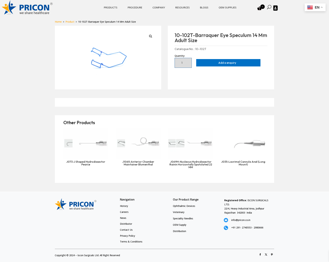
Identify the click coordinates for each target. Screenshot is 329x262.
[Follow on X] (266, 254)
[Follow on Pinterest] (272, 254)
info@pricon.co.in (240, 220)
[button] (151, 36)
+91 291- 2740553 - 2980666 (247, 227)
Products (110, 7)
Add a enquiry (227, 62)
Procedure (135, 7)
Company (159, 7)
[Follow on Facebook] (260, 254)
